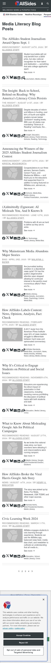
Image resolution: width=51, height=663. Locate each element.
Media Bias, (37, 193)
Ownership (35, 595)
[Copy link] (23, 78)
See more (28, 72)
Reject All (23, 642)
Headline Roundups (33, 14)
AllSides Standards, (33, 349)
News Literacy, (29, 356)
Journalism (44, 197)
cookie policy (20, 628)
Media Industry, (29, 296)
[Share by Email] (15, 78)
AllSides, (39, 353)
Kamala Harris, (31, 505)
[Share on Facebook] (3, 78)
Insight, (28, 135)
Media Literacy (40, 79)
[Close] (44, 599)
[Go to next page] (32, 571)
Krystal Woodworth (14, 163)
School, (37, 556)
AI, (27, 238)
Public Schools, (41, 137)
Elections (27, 464)
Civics (26, 413)
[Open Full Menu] (4, 3)
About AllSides (16, 595)
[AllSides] (26, 4)
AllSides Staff (11, 49)
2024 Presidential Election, (34, 462)
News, (26, 298)
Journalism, (30, 79)
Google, (41, 460)
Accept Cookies (23, 635)
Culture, (41, 298)
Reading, (34, 139)
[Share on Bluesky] (11, 77)
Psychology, (33, 298)
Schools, (27, 139)
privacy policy (8, 628)
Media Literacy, (29, 137)
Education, (36, 135)
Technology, (33, 238)
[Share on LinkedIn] (18, 78)
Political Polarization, (31, 197)
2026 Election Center (14, 14)
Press (27, 595)
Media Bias (40, 240)
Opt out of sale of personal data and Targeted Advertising (23, 651)
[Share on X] (7, 77)
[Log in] (42, 3)
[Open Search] (48, 3)
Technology (42, 139)
